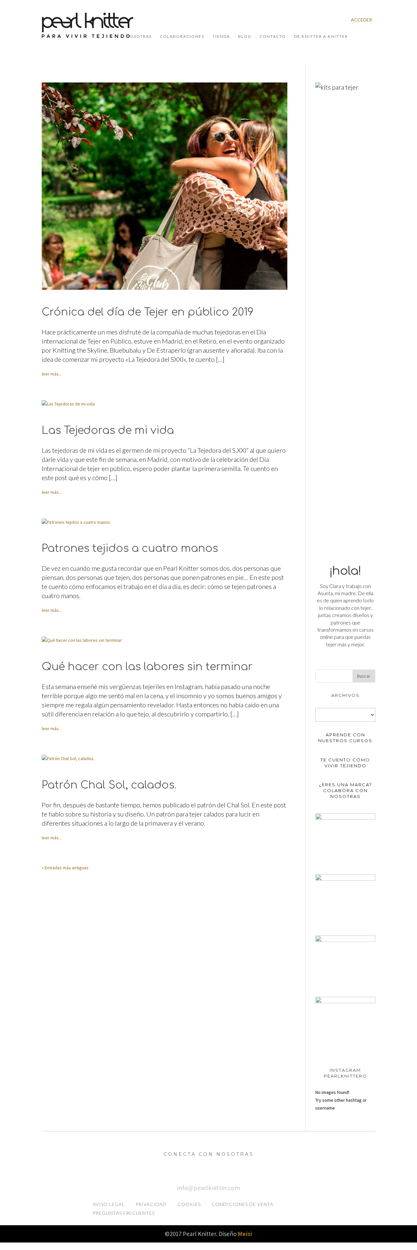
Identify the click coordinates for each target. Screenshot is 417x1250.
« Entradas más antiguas (65, 868)
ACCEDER (361, 19)
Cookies (189, 1204)
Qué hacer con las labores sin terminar (147, 667)
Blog (245, 36)
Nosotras (139, 36)
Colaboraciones (182, 36)
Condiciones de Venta (242, 1204)
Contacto (273, 36)
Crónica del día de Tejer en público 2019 (147, 312)
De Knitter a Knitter (321, 36)
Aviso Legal (108, 1204)
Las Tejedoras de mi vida (108, 430)
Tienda (221, 36)
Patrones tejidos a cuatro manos (130, 548)
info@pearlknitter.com (208, 1188)
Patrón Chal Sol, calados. (109, 785)
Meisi (245, 1234)
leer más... (52, 374)
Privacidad (151, 1204)
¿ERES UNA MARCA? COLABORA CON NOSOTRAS (345, 790)
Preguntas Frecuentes (124, 1213)
